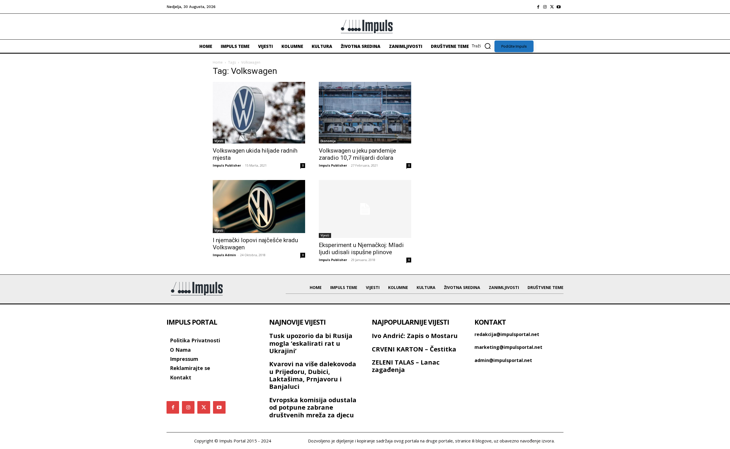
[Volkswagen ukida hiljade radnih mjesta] (259, 112)
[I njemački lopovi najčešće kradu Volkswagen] (259, 206)
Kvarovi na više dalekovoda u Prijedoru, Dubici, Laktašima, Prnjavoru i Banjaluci (312, 375)
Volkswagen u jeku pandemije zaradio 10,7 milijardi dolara (357, 154)
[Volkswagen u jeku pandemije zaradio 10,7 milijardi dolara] (365, 112)
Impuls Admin (224, 255)
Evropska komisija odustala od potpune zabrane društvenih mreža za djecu (312, 407)
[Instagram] (545, 7)
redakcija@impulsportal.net (506, 334)
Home (218, 62)
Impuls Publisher (227, 165)
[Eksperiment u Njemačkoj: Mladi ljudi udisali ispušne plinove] (365, 209)
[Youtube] (559, 7)
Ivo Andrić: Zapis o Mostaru (415, 335)
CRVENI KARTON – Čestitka (414, 349)
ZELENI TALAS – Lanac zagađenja (406, 366)
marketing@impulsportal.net (508, 347)
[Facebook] (538, 7)
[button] (483, 46)
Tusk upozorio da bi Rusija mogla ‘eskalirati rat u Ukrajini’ (310, 343)
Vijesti (218, 141)
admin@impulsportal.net (503, 360)
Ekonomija (328, 141)
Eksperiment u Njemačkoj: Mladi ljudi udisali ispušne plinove (361, 249)
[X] (552, 7)
